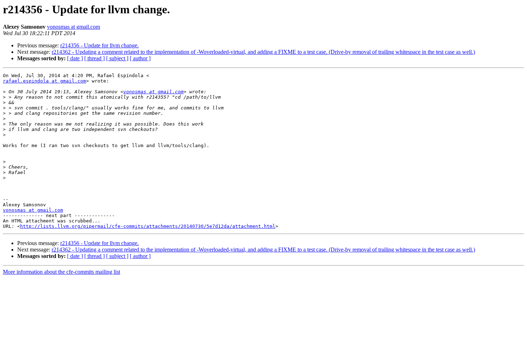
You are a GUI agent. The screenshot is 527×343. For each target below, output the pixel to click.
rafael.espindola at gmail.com (44, 81)
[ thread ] (94, 58)
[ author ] (140, 58)
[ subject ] (117, 58)
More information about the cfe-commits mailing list (61, 272)
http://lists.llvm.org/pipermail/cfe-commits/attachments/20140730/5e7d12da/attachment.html (147, 226)
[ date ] (75, 58)
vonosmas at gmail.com (73, 27)
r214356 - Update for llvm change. (99, 45)
